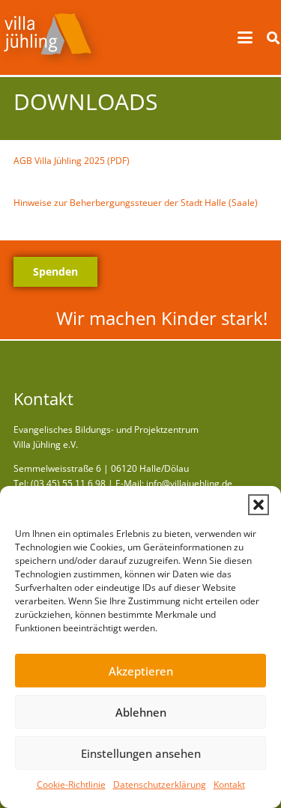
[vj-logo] (51, 37)
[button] (258, 504)
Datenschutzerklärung (159, 784)
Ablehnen (140, 712)
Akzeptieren (141, 670)
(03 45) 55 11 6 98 (68, 483)
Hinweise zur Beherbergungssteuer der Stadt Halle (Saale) (135, 202)
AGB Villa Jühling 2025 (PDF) (71, 160)
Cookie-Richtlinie (71, 784)
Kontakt (229, 784)
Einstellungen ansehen (141, 753)
